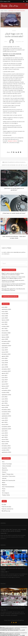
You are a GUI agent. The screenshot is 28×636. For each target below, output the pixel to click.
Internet (4, 478)
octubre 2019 (5, 343)
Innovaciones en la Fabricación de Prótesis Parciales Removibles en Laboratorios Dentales (13, 285)
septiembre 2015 (6, 416)
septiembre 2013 (6, 452)
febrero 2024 (5, 320)
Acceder (4, 504)
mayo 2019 (5, 349)
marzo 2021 (5, 330)
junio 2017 (5, 377)
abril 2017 (4, 381)
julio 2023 (4, 322)
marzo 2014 (5, 439)
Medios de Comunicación (8, 480)
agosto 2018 (5, 356)
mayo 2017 (5, 379)
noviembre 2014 (6, 426)
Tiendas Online (6, 495)
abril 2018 (4, 364)
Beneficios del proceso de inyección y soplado (13, 569)
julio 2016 (4, 396)
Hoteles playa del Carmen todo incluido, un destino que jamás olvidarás (13, 530)
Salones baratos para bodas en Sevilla (13, 608)
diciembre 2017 (6, 369)
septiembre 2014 (6, 428)
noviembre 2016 (6, 390)
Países (3, 488)
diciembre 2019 (6, 341)
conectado (15, 252)
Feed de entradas (6, 506)
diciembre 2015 (6, 409)
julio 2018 (4, 358)
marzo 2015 (5, 424)
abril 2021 (4, 328)
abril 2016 (4, 403)
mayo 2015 (5, 420)
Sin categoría (5, 493)
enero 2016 (5, 407)
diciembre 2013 (6, 445)
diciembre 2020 (6, 332)
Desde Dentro (7, 620)
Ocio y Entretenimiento (8, 486)
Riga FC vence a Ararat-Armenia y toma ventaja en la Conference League (13, 274)
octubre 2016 (5, 392)
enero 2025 (5, 315)
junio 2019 (5, 347)
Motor (14, 30)
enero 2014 (5, 443)
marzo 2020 (5, 335)
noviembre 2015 (6, 411)
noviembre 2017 (6, 371)
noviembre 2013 (6, 448)
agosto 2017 (5, 373)
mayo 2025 (5, 311)
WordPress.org (6, 511)
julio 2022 (4, 324)
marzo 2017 (5, 384)
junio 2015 (5, 418)
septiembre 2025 (6, 309)
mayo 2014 (5, 435)
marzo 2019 (5, 352)
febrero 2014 (5, 441)
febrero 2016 (5, 405)
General (4, 472)
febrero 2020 (5, 337)
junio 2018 (5, 360)
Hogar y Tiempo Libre (7, 474)
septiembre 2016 (6, 394)
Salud (3, 490)
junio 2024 (5, 318)
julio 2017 (4, 375)
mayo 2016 (5, 401)
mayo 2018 (5, 362)
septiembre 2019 (6, 345)
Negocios (4, 484)
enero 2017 (5, 388)
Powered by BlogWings (18, 620)
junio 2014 (5, 433)
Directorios (5, 470)
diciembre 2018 (6, 354)
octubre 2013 (5, 450)
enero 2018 (5, 367)
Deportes (4, 468)
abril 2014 (4, 437)
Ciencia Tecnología (7, 463)
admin (5, 41)
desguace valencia (12, 141)
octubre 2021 (5, 326)
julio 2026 (4, 307)
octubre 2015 (5, 413)
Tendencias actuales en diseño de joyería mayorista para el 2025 (13, 281)
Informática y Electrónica (8, 476)
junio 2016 (5, 399)
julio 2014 (4, 430)
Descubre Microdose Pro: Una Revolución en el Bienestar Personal (13, 289)
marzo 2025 (5, 313)
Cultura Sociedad (6, 466)
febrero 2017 (5, 386)
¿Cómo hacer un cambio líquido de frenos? (14, 213)
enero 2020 (5, 339)
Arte (3, 461)
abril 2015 (4, 422)
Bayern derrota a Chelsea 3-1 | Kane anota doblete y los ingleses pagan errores (13, 277)
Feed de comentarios (7, 508)
